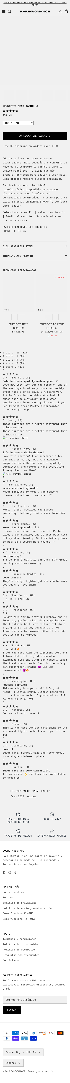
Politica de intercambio (20, 944)
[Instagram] (9, 872)
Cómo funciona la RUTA (19, 918)
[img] (10, 374)
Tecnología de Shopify (40, 1071)
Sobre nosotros (13, 892)
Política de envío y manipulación (27, 908)
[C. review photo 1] (15, 438)
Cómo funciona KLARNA (18, 913)
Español (10, 1062)
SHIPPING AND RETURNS (18, 255)
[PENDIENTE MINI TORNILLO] (18, 293)
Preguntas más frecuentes (21, 955)
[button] (10, 110)
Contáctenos (11, 960)
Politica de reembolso (19, 949)
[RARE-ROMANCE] (35, 11)
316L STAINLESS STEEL (18, 246)
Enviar (11, 1010)
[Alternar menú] (3, 11)
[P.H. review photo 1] (17, 473)
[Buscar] (11, 11)
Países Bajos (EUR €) (20, 1052)
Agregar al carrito (35, 135)
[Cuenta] (59, 11)
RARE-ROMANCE (18, 1071)
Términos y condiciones (19, 939)
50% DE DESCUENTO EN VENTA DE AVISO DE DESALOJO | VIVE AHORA (35, 4)
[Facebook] (4, 872)
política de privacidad (19, 902)
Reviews (8, 897)
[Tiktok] (15, 872)
